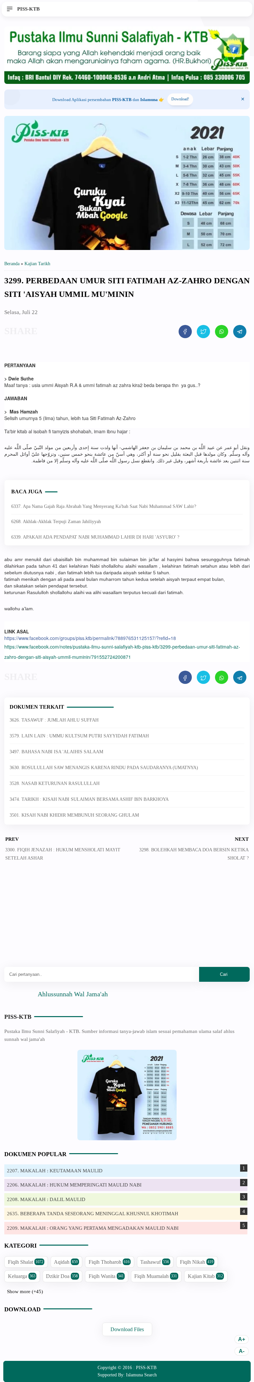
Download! (180, 99)
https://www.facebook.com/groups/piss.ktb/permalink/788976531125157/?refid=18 (90, 638)
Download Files (127, 1329)
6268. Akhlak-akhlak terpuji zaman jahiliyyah (56, 521)
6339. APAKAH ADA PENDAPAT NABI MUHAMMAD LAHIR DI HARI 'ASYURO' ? (95, 537)
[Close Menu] (243, 99)
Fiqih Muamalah (155, 1276)
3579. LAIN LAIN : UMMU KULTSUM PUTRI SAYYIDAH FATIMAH (79, 735)
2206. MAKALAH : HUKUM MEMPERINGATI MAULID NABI (74, 1184)
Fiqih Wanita (106, 1276)
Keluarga (21, 1276)
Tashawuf (154, 1262)
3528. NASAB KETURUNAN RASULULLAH (55, 783)
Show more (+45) (25, 1291)
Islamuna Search (141, 1374)
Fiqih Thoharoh (109, 1262)
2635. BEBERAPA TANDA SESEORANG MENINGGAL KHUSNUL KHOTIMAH (92, 1213)
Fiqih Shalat (25, 1262)
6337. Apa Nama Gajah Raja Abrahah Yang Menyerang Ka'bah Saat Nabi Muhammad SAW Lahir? (103, 506)
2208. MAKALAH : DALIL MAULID (46, 1199)
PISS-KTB (17, 1016)
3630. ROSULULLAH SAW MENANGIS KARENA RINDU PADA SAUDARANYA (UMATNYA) (104, 767)
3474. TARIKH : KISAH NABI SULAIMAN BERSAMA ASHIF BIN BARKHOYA (89, 799)
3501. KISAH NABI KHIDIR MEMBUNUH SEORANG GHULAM (74, 815)
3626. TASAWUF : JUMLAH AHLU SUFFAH (54, 720)
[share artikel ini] (185, 331)
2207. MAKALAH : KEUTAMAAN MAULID (55, 1170)
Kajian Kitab (205, 1276)
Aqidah (66, 1262)
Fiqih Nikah (196, 1262)
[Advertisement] (127, 919)
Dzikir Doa (62, 1276)
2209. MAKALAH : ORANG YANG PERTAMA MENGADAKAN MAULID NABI (93, 1228)
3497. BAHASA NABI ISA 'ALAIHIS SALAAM (56, 751)
